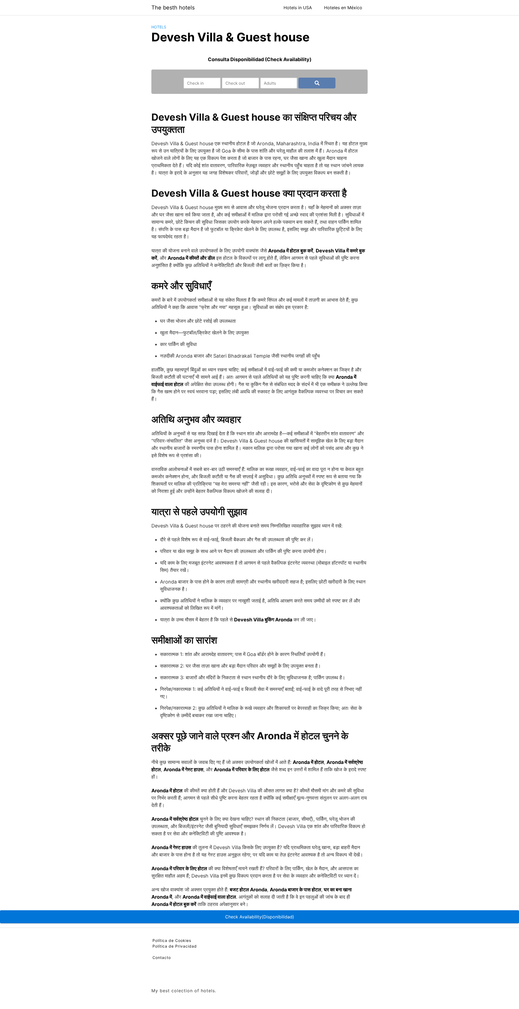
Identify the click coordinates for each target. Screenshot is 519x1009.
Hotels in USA (298, 7)
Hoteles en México (343, 7)
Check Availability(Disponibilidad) (259, 916)
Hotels (158, 27)
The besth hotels (173, 7)
